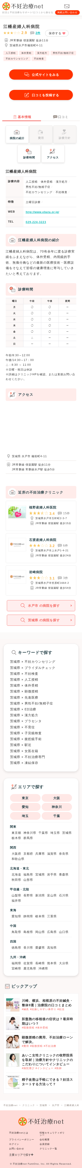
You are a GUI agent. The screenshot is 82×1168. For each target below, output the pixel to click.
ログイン (14, 1144)
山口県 (64, 932)
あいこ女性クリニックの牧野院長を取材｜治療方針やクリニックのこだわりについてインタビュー (47, 1059)
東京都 (16, 832)
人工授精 (11, 53)
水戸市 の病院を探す (44, 605)
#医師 (58, 1068)
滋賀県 (52, 853)
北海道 (16, 874)
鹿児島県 (29, 968)
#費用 (25, 1046)
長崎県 (40, 963)
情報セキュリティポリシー (52, 1133)
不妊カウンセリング (17, 58)
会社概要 (45, 1139)
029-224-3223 (36, 222)
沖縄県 (43, 968)
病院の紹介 (17, 138)
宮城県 (40, 874)
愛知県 (16, 916)
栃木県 (16, 838)
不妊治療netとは (18, 1132)
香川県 (28, 947)
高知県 (52, 947)
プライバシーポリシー (21, 1139)
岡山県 (40, 932)
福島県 (28, 874)
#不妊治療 (50, 1046)
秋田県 (16, 879)
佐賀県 (28, 963)
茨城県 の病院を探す (44, 620)
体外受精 (26, 53)
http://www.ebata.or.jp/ (42, 212)
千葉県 (43, 832)
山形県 (28, 879)
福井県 (16, 900)
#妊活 (60, 1009)
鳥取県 (16, 932)
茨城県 (67, 832)
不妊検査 (39, 58)
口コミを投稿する (45, 95)
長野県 (28, 895)
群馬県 (28, 838)
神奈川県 (29, 832)
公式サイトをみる (45, 74)
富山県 (52, 895)
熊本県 (52, 963)
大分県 (64, 963)
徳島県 (16, 947)
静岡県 (28, 916)
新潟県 (40, 895)
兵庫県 (40, 853)
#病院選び (28, 1068)
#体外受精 (42, 1027)
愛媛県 (40, 947)
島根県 (28, 932)
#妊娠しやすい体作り (43, 1009)
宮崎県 (16, 968)
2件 (38, 33)
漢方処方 (42, 53)
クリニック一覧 (48, 1148)
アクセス (53, 157)
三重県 (52, 916)
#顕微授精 (28, 1027)
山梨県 (16, 895)
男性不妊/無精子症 (63, 53)
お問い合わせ (16, 1148)
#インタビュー (45, 1068)
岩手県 (52, 874)
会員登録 (45, 1144)
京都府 (28, 853)
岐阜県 (40, 916)
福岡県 (16, 963)
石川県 (64, 895)
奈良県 (64, 853)
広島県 (52, 932)
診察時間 (29, 157)
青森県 (64, 874)
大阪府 (16, 853)
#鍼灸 (25, 1009)
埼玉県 (55, 832)
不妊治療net (20, 1164)
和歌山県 (18, 859)
